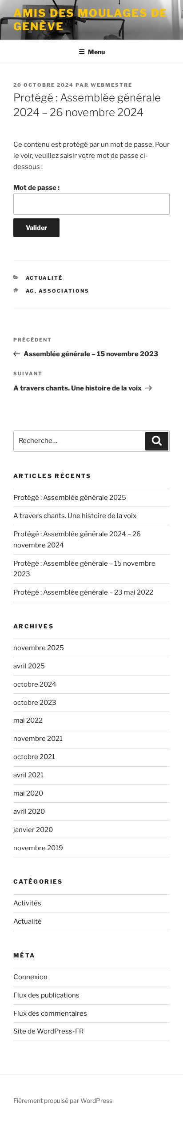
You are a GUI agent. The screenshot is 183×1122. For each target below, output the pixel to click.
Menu (96, 52)
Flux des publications (46, 995)
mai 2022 (28, 720)
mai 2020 (28, 793)
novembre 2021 (38, 739)
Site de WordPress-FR (48, 1031)
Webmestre (111, 85)
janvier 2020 (33, 830)
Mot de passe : (36, 188)
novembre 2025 (38, 648)
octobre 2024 (34, 684)
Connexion (30, 977)
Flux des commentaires (50, 1013)
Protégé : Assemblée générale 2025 (69, 498)
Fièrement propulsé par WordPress (62, 1100)
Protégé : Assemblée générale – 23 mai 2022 (83, 592)
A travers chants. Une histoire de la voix (74, 516)
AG (30, 291)
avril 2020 (29, 812)
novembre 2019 (38, 848)
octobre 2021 (34, 757)
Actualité (44, 278)
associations (64, 291)
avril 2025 (29, 666)
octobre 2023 (34, 703)
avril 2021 (28, 775)
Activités (27, 903)
